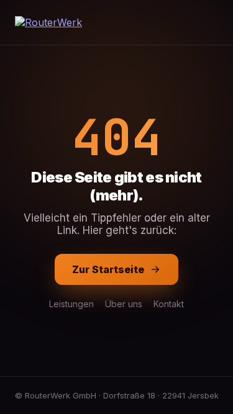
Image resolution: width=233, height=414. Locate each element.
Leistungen (71, 304)
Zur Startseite (108, 269)
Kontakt (168, 304)
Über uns (123, 304)
